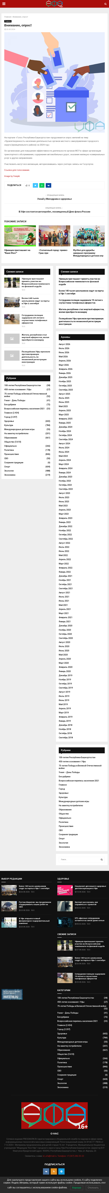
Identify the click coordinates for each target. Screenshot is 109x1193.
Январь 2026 (65, 373)
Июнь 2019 (64, 700)
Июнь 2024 (64, 452)
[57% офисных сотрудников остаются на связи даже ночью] (65, 922)
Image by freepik (12, 176)
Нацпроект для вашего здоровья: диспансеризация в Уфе (90, 887)
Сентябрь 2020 (66, 638)
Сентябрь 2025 (66, 390)
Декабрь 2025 (65, 377)
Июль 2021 (64, 597)
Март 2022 (64, 564)
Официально (10, 446)
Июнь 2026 (64, 352)
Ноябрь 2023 (65, 481)
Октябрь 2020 (65, 634)
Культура (8, 425)
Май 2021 (63, 605)
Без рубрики (10, 404)
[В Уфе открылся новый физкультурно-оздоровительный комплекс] (9, 922)
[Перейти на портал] (12, 999)
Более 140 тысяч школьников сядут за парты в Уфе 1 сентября (36, 301)
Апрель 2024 (65, 460)
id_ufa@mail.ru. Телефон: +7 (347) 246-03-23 (63, 1156)
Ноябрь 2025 (65, 381)
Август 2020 (64, 642)
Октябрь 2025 (65, 386)
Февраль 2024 (65, 468)
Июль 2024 (64, 448)
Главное (8, 21)
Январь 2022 (65, 572)
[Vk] (46, 1171)
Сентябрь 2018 (66, 737)
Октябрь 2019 (65, 684)
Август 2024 (64, 443)
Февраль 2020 (65, 667)
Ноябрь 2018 (65, 729)
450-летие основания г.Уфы (17, 389)
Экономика (9, 475)
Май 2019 (63, 704)
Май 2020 (63, 655)
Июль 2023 (64, 497)
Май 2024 (63, 456)
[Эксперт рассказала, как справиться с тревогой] (65, 906)
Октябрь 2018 (65, 733)
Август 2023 (64, 493)
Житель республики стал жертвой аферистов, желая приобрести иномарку (35, 337)
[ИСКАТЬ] (102, 859)
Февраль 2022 (65, 568)
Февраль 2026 (65, 369)
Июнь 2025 (64, 402)
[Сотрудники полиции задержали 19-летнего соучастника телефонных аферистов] (12, 319)
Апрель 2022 (65, 559)
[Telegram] (61, 1171)
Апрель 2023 (65, 510)
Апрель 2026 (65, 361)
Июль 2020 (64, 646)
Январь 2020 (65, 671)
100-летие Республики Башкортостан (22, 385)
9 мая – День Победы (14, 400)
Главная (7, 17)
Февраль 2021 (65, 617)
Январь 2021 (65, 621)
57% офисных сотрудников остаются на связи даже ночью (89, 919)
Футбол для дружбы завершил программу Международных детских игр (88, 253)
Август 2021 (64, 592)
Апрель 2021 (65, 609)
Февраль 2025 (65, 419)
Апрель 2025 (65, 410)
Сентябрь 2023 (66, 489)
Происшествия (11, 454)
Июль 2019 (64, 696)
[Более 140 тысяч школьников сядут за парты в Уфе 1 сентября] (12, 302)
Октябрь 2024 (65, 435)
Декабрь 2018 (65, 725)
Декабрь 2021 (65, 576)
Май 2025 (63, 406)
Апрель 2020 (65, 659)
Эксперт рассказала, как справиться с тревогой (86, 903)
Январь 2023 (65, 522)
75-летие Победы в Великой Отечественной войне (81, 1006)
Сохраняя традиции (13, 462)
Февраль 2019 (65, 717)
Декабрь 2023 (65, 477)
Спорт (7, 467)
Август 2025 (64, 394)
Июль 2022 (64, 547)
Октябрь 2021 (65, 584)
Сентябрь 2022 (66, 539)
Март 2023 (64, 514)
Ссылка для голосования (16, 170)
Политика (9, 450)
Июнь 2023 (64, 501)
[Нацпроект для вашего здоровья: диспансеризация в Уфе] (65, 890)
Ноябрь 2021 (65, 580)
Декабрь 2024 (65, 427)
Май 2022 (63, 555)
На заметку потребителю (16, 433)
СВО (6, 458)
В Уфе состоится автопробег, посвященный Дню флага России (54, 211)
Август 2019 (64, 692)
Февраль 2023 (65, 518)
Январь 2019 (65, 721)
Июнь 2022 (64, 551)
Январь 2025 (65, 423)
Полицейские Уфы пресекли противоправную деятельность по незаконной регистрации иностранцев (36, 356)
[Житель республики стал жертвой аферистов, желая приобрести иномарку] (12, 339)
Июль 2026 (64, 348)
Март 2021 (64, 613)
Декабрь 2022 (65, 526)
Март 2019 (64, 712)
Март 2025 (64, 414)
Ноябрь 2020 (65, 630)
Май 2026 (63, 356)
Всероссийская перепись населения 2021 (24, 409)
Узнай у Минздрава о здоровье (54, 199)
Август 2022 (64, 543)
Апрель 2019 (65, 708)
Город (7, 417)
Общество (9, 442)
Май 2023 (63, 506)
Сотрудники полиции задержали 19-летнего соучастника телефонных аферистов (34, 319)
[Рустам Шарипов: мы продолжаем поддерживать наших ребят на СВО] (9, 906)
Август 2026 (64, 344)
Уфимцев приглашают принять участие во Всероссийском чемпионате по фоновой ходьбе (36, 283)
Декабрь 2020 (65, 626)
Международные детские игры (19, 429)
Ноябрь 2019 (65, 679)
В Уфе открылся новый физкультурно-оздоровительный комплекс (34, 920)
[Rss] (54, 1171)
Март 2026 (64, 365)
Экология (9, 471)
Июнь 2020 (64, 650)
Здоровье (9, 421)
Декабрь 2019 (65, 675)
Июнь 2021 (64, 601)
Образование (10, 438)
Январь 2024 (65, 472)
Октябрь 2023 (65, 485)
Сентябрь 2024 (66, 439)
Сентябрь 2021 (66, 588)
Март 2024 (64, 464)
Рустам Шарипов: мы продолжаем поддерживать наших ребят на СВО (35, 904)
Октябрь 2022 (65, 534)
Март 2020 (64, 663)
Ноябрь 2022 (65, 530)
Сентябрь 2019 (66, 688)
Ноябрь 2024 (65, 431)
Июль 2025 (64, 398)
